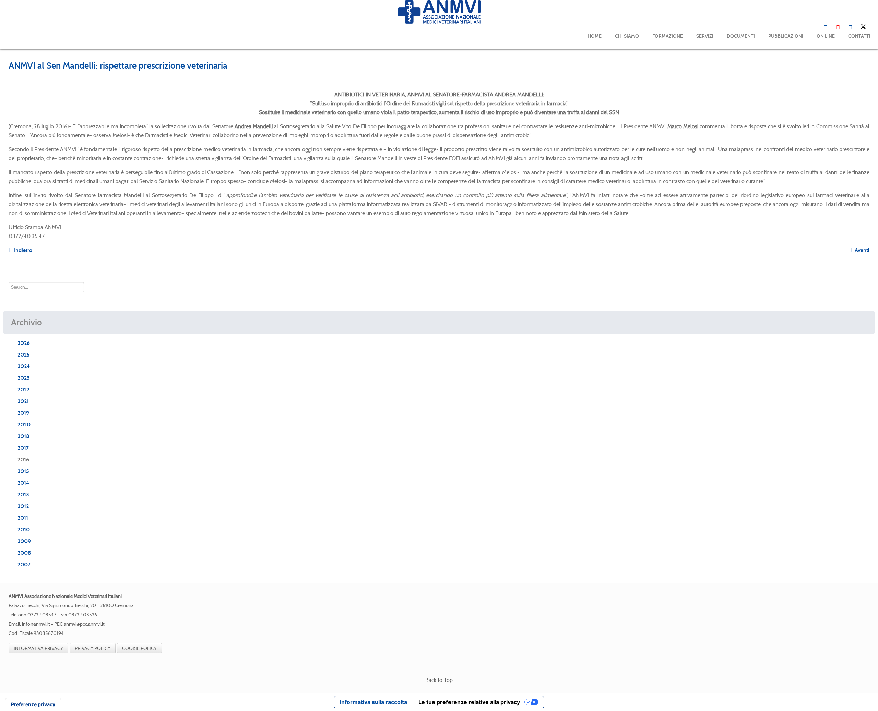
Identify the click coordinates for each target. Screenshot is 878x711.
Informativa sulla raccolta (373, 702)
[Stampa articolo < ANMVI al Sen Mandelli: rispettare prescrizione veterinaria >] (859, 80)
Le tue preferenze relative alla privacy (469, 702)
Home (595, 36)
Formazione (667, 36)
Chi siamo (627, 36)
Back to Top (439, 680)
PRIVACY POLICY (92, 648)
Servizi (704, 36)
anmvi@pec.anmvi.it (84, 624)
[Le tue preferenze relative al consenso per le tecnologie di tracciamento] (33, 704)
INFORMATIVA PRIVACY (38, 648)
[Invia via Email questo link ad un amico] (867, 80)
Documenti (741, 36)
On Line (826, 36)
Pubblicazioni (785, 36)
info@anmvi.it (36, 624)
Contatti (859, 36)
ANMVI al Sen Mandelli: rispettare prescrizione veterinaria (118, 65)
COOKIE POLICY (139, 648)
